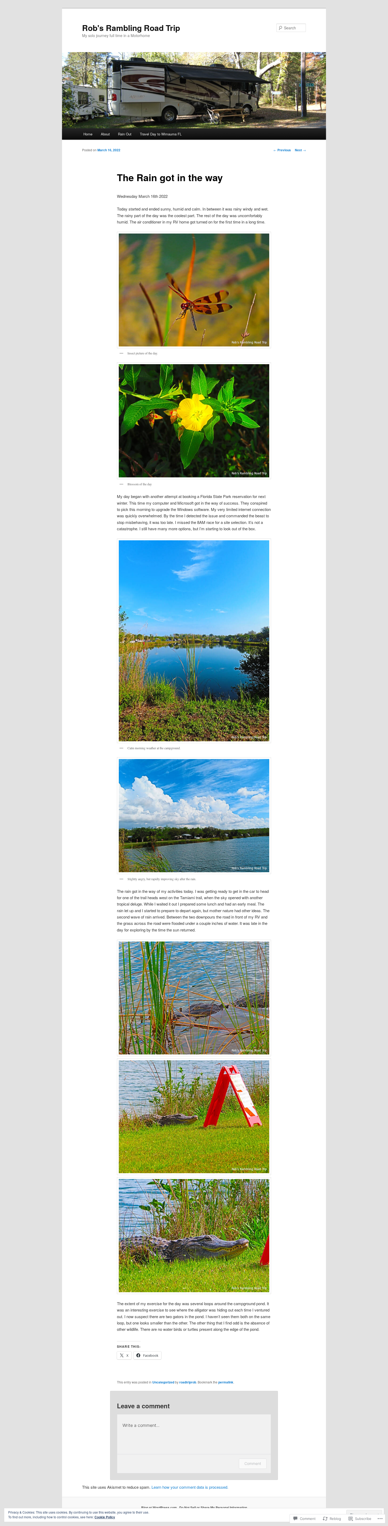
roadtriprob (187, 1382)
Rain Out (124, 133)
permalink (225, 1382)
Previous (282, 150)
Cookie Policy (104, 1517)
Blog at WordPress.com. (159, 1507)
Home (87, 133)
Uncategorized (163, 1382)
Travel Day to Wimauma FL (161, 133)
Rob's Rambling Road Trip (131, 27)
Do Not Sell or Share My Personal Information (213, 1507)
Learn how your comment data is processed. (190, 1487)
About (105, 133)
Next (300, 150)
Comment (252, 1463)
